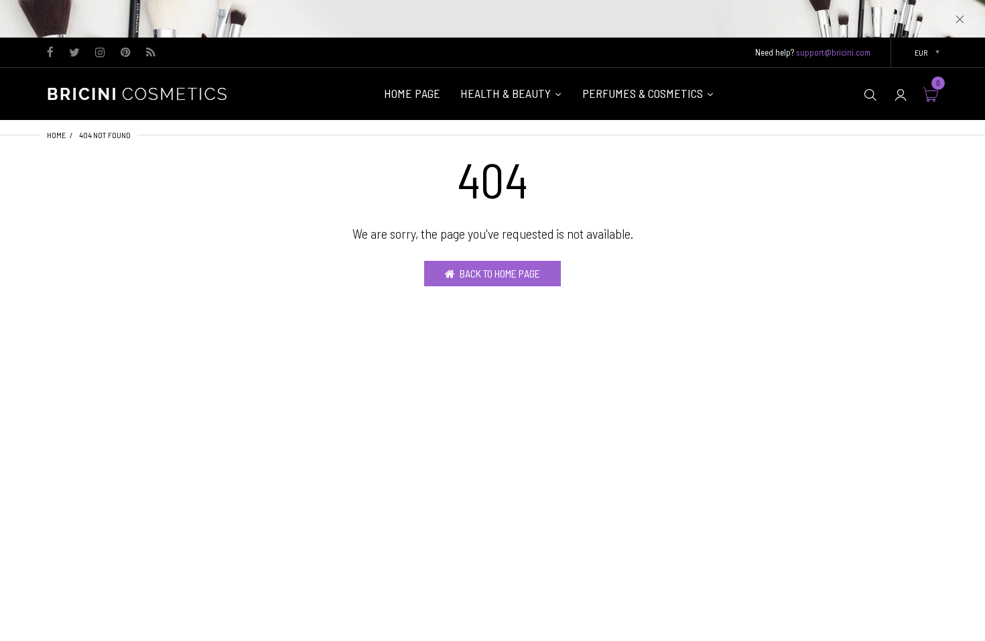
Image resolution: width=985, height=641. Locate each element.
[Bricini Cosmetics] (141, 92)
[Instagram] (100, 53)
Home (56, 134)
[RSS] (150, 53)
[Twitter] (74, 53)
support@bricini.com (833, 52)
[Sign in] (900, 94)
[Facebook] (50, 53)
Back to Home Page (500, 273)
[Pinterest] (126, 53)
